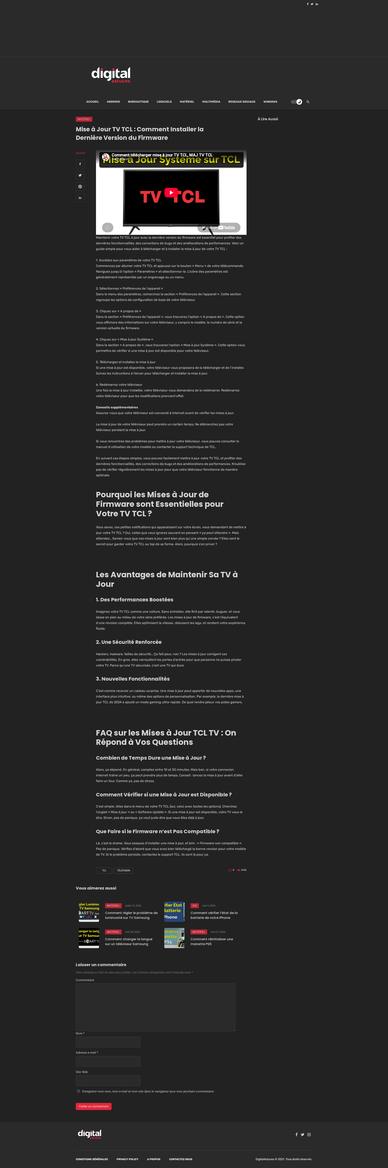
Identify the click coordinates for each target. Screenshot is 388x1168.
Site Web (82, 1072)
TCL (104, 870)
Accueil (92, 101)
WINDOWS (270, 101)
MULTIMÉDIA (211, 101)
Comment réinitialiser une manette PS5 (212, 941)
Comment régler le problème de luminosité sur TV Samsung (131, 915)
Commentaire (85, 980)
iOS (195, 905)
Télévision (123, 870)
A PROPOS (153, 1159)
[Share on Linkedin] (80, 197)
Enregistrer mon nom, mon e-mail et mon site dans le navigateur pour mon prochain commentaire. (148, 1091)
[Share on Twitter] (80, 175)
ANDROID (113, 101)
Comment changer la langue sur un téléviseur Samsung (128, 941)
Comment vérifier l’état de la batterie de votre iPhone (214, 915)
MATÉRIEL (187, 101)
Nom (80, 1033)
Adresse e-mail (87, 1052)
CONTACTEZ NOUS (180, 1159)
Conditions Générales (92, 1159)
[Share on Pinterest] (80, 186)
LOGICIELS (164, 101)
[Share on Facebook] (80, 164)
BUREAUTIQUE (138, 101)
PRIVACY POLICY (127, 1159)
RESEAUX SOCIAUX (241, 101)
